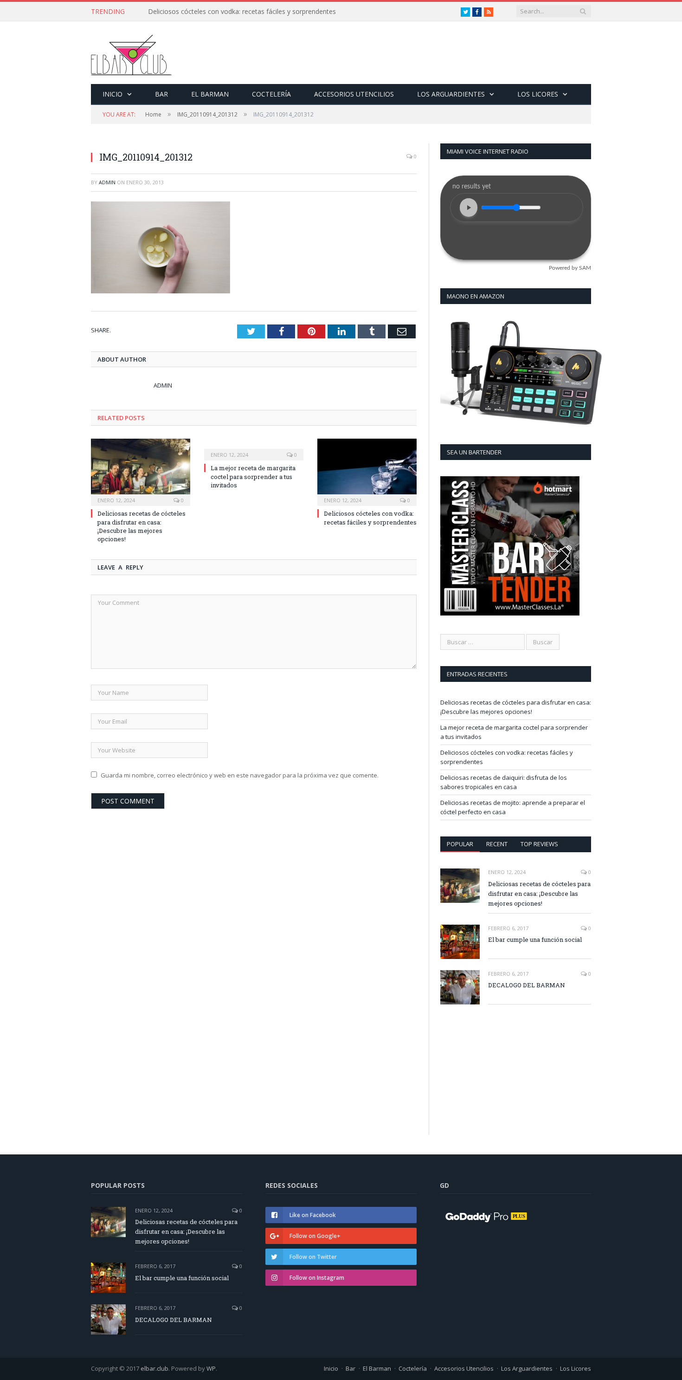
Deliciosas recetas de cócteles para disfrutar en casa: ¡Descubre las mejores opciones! (141, 526)
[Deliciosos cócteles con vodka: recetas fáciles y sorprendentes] (367, 471)
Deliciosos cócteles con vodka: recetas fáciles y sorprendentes (370, 517)
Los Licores (537, 94)
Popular (460, 844)
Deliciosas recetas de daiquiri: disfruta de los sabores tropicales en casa (254, 11)
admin (107, 182)
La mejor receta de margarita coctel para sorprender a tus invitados (253, 476)
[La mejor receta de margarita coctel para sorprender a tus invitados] (253, 448)
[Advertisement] (514, 1044)
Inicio (112, 94)
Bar (161, 94)
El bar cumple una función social (535, 939)
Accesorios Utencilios (354, 94)
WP (211, 1368)
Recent (497, 844)
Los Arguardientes (451, 94)
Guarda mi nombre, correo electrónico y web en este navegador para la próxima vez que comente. (240, 775)
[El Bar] (131, 53)
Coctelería (271, 94)
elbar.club (154, 1368)
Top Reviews (539, 844)
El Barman (210, 94)
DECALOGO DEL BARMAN (526, 985)
